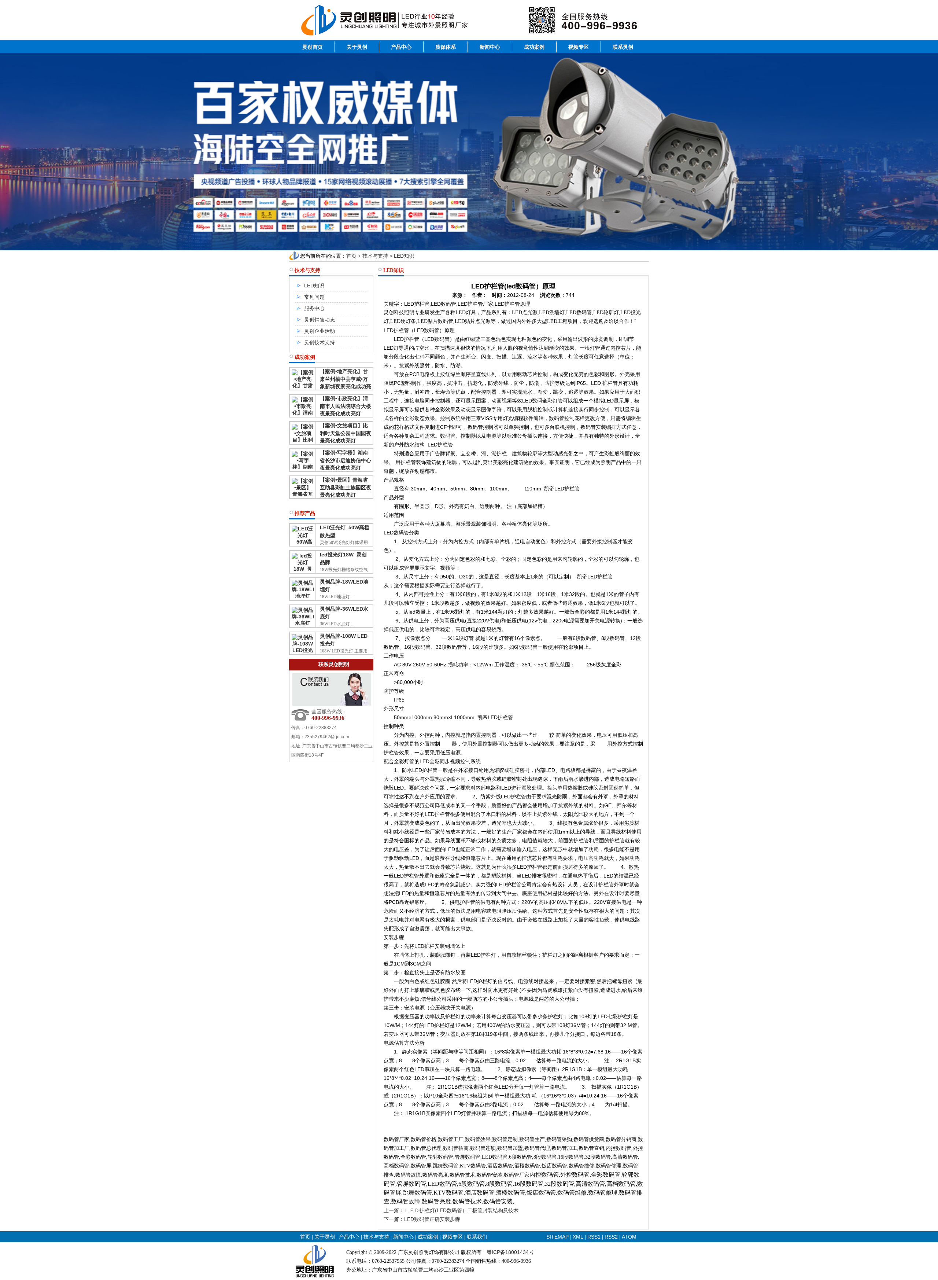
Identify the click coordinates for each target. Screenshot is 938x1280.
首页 (351, 256)
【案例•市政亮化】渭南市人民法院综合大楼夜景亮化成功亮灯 (345, 406)
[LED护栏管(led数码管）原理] (469, 38)
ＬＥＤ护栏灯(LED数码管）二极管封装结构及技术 (461, 1210)
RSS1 (594, 1237)
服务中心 (314, 308)
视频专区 (578, 47)
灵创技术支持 (319, 342)
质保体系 (445, 47)
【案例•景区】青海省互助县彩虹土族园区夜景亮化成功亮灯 (345, 487)
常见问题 (314, 297)
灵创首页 (312, 47)
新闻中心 (490, 47)
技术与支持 (375, 256)
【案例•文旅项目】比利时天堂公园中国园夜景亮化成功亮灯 (345, 433)
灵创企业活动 (319, 331)
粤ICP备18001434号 (510, 1252)
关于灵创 (357, 47)
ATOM (629, 1237)
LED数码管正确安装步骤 (432, 1219)
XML (578, 1237)
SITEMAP (557, 1237)
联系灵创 (623, 47)
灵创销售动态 (319, 320)
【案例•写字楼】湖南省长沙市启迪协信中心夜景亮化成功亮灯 (345, 460)
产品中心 (401, 47)
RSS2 (611, 1237)
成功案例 (534, 47)
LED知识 (404, 256)
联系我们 (477, 1237)
